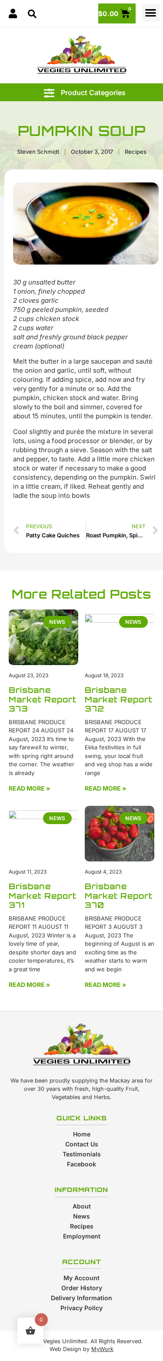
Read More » (29, 788)
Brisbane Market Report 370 (119, 895)
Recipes (135, 151)
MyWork (102, 1349)
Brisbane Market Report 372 (119, 699)
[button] (151, 13)
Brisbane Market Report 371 (43, 895)
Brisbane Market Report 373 (43, 699)
